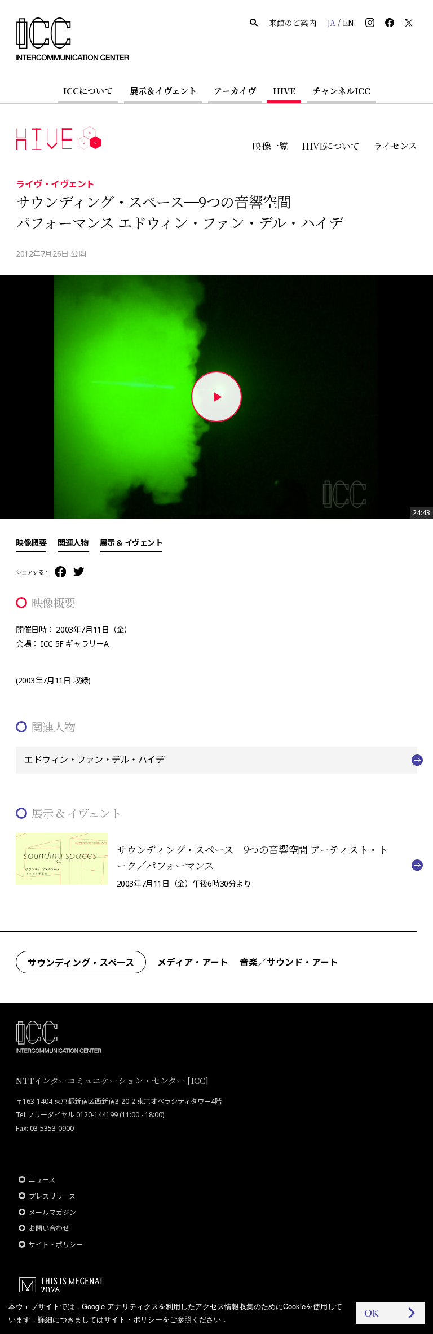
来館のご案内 (292, 22)
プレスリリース (52, 1196)
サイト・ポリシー (56, 1244)
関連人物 (73, 542)
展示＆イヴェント (163, 90)
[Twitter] (78, 572)
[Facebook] (60, 572)
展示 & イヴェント (131, 542)
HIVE (284, 90)
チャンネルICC (341, 90)
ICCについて (88, 90)
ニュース (42, 1179)
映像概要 (31, 542)
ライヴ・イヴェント (55, 183)
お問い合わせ (49, 1228)
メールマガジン (52, 1212)
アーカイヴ (235, 90)
